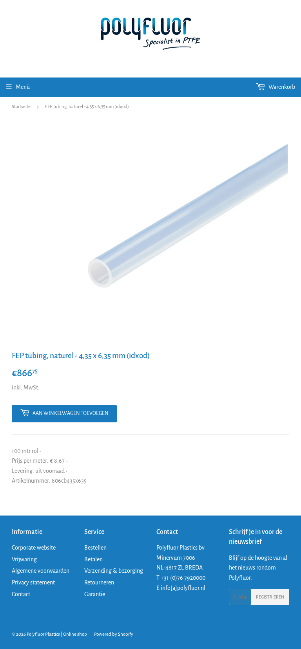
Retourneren (99, 582)
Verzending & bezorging (113, 571)
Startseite (21, 106)
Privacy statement (33, 582)
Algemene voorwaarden (40, 571)
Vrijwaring (24, 559)
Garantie (94, 594)
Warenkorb (281, 87)
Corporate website (34, 547)
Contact (21, 594)
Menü (23, 87)
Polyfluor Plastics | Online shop (57, 634)
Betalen (93, 559)
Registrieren (270, 597)
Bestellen (95, 547)
